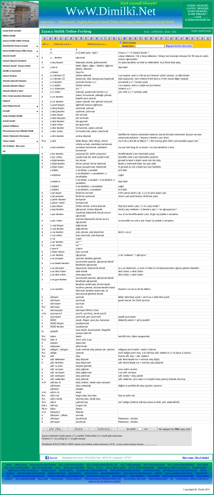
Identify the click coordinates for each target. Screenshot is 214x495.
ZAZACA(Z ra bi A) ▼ (62, 44)
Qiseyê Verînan (74, 473)
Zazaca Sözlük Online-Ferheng (43, 465)
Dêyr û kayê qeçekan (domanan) (17, 96)
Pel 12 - (100, 467)
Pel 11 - (90, 467)
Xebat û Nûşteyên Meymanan (16, 136)
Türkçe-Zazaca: (129, 42)
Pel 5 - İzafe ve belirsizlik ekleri (181, 465)
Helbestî (6, 101)
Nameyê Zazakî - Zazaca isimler (17, 66)
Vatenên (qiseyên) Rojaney (14, 81)
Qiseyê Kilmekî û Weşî (158, 479)
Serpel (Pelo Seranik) (12, 31)
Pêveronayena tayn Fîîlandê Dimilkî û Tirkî (103, 479)
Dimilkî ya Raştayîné (12, 71)
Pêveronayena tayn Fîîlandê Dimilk (18, 131)
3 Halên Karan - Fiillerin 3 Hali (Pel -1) (173, 467)
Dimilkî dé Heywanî (151, 470)
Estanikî (6, 111)
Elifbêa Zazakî (21, 465)
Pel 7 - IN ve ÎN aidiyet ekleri (17, 467)
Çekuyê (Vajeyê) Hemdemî (14, 61)
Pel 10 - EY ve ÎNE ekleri (74, 467)
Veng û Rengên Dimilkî (12, 116)
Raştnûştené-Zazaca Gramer (15, 46)
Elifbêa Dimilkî (9, 36)
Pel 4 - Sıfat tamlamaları (154, 465)
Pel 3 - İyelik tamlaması (131, 465)
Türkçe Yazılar (9, 141)
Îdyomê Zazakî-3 (66, 470)
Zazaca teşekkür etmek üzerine (178, 473)
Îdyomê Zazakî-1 (199, 467)
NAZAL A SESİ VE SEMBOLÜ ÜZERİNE (104, 481)
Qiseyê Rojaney (91, 473)
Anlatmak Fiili (201, 473)
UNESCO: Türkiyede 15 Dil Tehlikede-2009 (66, 476)
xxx (4, 151)
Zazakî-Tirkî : (128, 46)
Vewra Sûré (43, 479)
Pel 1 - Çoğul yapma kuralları (71, 465)
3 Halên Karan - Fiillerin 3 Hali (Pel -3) (192, 479)
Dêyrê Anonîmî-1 (119, 476)
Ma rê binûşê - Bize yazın (14, 146)
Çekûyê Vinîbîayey (11, 126)
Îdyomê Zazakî (9, 56)
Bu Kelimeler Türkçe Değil (98, 476)
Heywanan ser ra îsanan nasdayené (91, 470)
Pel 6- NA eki (202, 465)
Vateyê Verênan (10, 76)
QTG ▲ (46, 44)
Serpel (9, 465)
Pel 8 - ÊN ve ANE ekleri (42, 467)
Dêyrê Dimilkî (153, 476)
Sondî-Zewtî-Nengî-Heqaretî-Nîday (125, 470)
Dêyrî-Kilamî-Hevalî (11, 106)
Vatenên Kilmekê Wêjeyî (13, 86)
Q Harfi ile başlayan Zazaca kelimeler (29, 476)
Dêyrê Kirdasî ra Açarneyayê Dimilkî (178, 476)
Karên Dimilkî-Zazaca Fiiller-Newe (17, 51)
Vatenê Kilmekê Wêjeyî (111, 473)
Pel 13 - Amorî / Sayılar (116, 467)
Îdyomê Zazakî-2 (49, 470)
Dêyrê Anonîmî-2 (137, 476)
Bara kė (53, 457)
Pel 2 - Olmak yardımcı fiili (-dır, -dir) (102, 465)
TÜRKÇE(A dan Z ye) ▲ (96, 44)
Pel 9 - (58, 467)
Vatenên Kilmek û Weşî (13, 91)
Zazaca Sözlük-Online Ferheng (16, 41)
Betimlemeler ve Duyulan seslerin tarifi (180, 470)
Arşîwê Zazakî (9, 121)
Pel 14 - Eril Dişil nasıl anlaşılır (141, 467)
